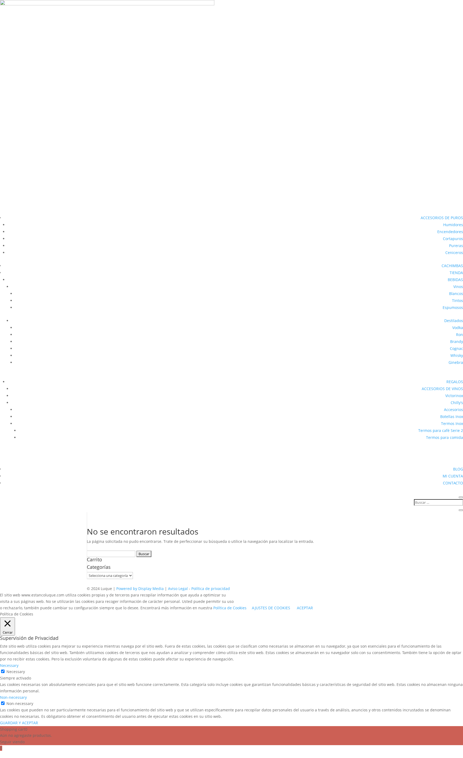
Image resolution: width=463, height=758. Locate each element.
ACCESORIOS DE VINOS (442, 388)
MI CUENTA (453, 476)
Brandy (456, 341)
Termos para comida (444, 437)
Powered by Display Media (140, 588)
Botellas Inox (451, 416)
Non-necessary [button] (13, 697)
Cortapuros (453, 238)
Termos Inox (452, 423)
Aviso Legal (178, 588)
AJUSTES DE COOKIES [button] (271, 607)
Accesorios (453, 409)
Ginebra (456, 362)
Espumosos (453, 307)
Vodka (457, 327)
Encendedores (450, 231)
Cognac (456, 348)
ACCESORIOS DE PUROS (442, 217)
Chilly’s (457, 402)
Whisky (456, 355)
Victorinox (454, 395)
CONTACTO (453, 483)
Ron (459, 334)
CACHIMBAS (452, 265)
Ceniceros (454, 252)
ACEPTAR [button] (305, 607)
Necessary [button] (9, 665)
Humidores (453, 224)
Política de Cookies (230, 607)
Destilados (453, 320)
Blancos (456, 293)
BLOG (458, 469)
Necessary (15, 671)
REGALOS (454, 381)
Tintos (457, 300)
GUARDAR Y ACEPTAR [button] (19, 722)
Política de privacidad (210, 588)
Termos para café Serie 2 (440, 430)
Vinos (458, 286)
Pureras (456, 245)
